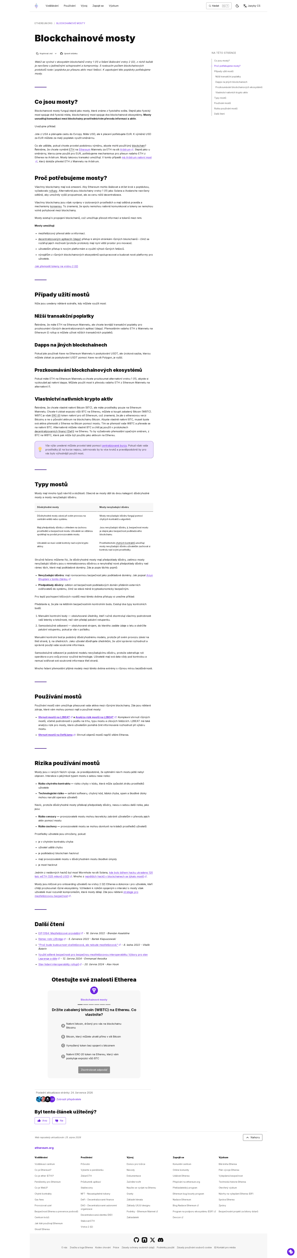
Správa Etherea (227, 1199)
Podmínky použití (165, 1247)
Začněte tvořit (134, 1181)
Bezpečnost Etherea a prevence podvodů (56, 1211)
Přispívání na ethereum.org (186, 1181)
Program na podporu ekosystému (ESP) (194, 1211)
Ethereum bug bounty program (188, 1193)
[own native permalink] (33, 399)
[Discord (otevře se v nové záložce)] (160, 1240)
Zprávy (222, 1205)
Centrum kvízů (42, 1217)
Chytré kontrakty (43, 1193)
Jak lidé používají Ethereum (49, 1223)
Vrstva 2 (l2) (87, 1226)
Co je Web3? (41, 1187)
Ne (61, 1120)
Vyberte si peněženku (92, 1170)
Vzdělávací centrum (45, 1164)
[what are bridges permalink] (33, 102)
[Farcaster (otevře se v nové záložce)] (144, 1240)
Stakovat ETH (88, 1221)
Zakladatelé (133, 1217)
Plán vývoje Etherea (229, 1170)
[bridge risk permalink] (33, 763)
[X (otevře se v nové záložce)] (152, 1240)
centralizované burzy (114, 445)
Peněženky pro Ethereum (48, 1181)
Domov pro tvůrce (136, 1164)
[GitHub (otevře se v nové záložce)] (136, 1240)
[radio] (94, 1026)
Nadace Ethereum (182, 1199)
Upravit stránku (68, 53)
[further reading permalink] (33, 924)
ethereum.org (43, 23)
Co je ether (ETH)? (44, 1175)
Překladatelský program (185, 1187)
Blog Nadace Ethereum (186, 1205)
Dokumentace (134, 1175)
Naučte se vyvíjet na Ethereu (141, 1187)
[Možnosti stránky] (56, 53)
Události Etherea (181, 1175)
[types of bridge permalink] (33, 484)
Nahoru (255, 1137)
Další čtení (219, 113)
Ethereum (84, 149)
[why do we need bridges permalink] (33, 178)
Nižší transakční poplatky (228, 76)
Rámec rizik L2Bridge (52, 938)
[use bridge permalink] (33, 696)
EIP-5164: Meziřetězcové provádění (60, 933)
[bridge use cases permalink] (33, 294)
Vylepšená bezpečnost (231, 1175)
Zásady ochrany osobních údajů (138, 1247)
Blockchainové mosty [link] (70, 23)
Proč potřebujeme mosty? (227, 66)
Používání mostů (222, 103)
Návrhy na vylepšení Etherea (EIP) (236, 1193)
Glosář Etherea (42, 1229)
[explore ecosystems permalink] (33, 370)
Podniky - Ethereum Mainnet (142, 1211)
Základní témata (135, 1199)
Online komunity (181, 1170)
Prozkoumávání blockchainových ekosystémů (238, 87)
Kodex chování (103, 1247)
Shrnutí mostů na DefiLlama (56, 734)
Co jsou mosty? (222, 60)
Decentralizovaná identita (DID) (97, 1215)
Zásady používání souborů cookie (194, 1247)
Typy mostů (220, 98)
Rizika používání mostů (225, 108)
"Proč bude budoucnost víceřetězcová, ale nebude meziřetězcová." (79, 944)
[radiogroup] (94, 1041)
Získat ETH (86, 1175)
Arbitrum (126, 149)
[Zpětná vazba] (291, 1252)
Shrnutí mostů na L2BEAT (55, 717)
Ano (44, 1120)
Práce (116, 1247)
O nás (64, 1247)
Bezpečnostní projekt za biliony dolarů (238, 1211)
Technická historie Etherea (232, 1181)
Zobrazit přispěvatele (68, 1099)
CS (254, 5)
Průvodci (85, 1164)
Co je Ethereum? (43, 1170)
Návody (131, 1170)
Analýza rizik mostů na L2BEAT (95, 717)
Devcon (178, 1217)
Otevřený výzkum (228, 1187)
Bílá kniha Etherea (228, 1164)
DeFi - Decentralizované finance (97, 1199)
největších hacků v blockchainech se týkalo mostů (116, 876)
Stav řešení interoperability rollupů (60, 964)
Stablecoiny (87, 1187)
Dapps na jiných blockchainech (231, 82)
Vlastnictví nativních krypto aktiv (231, 92)
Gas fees (39, 1199)
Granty (130, 1193)
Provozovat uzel (43, 1205)
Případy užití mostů (223, 71)
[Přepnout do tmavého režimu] (237, 6)
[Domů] (36, 5)
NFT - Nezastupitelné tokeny (95, 1193)
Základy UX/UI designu (138, 1205)
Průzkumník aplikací (91, 1181)
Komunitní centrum (182, 1164)
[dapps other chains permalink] (33, 345)
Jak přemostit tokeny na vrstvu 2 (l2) (56, 266)
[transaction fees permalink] (33, 316)
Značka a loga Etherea (81, 1247)
